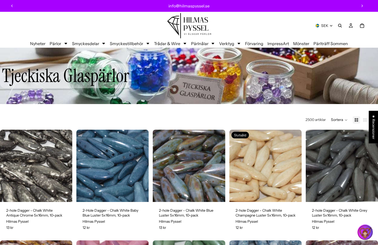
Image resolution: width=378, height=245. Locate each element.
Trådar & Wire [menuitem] (167, 43)
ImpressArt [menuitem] (278, 43)
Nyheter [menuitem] (38, 43)
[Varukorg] (362, 25)
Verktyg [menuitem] (226, 43)
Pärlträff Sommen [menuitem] (330, 43)
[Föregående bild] (12, 6)
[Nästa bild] (362, 6)
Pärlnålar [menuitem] (200, 43)
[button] (339, 120)
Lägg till (68, 193)
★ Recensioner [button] (373, 127)
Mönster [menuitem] (301, 43)
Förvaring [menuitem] (254, 43)
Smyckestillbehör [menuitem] (126, 43)
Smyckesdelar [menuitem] (85, 43)
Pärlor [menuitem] (55, 43)
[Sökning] (340, 25)
